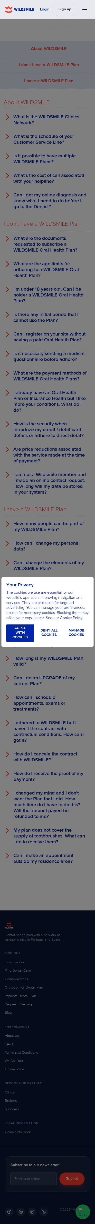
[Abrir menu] (84, 9)
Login (44, 9)
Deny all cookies (49, 633)
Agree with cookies (20, 632)
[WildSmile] (19, 9)
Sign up (64, 9)
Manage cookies (76, 633)
